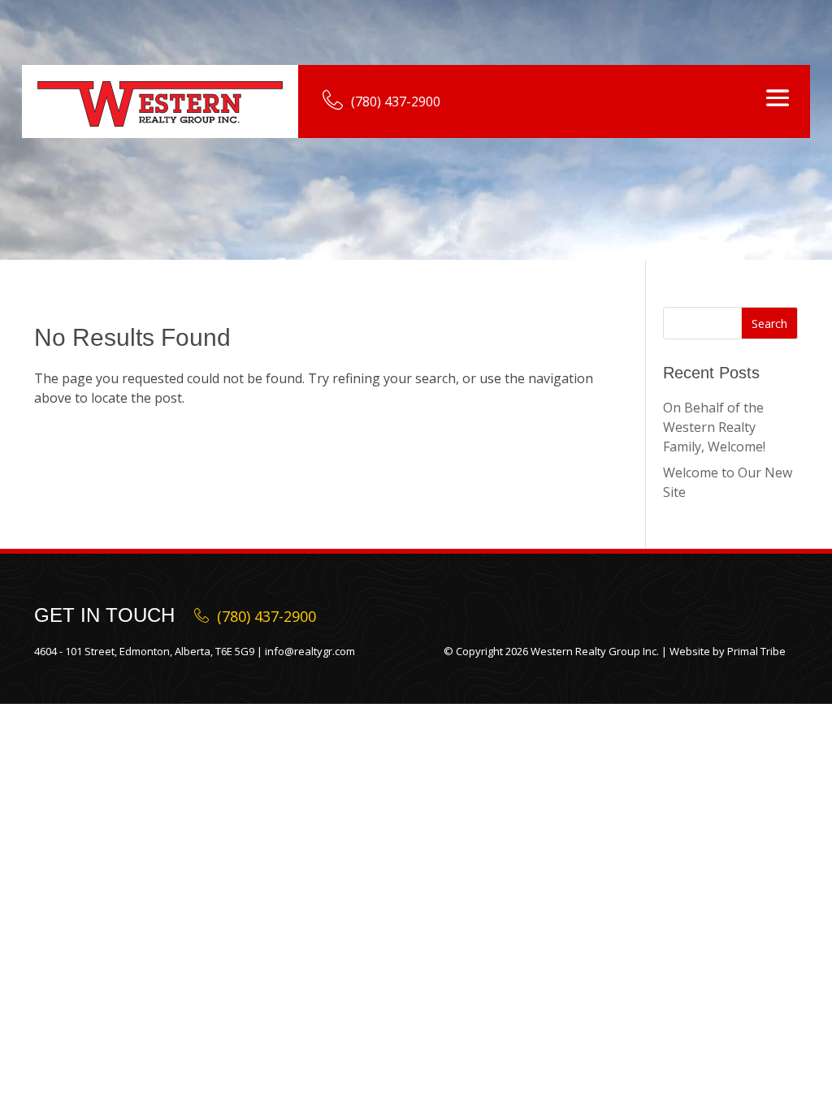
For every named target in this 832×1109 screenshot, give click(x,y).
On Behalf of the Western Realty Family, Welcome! (714, 427)
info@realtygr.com (310, 651)
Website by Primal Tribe (728, 651)
